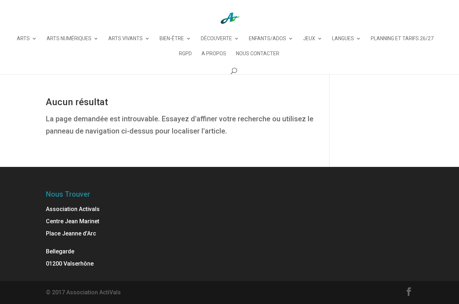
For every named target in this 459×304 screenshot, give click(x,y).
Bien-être (172, 38)
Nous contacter (257, 53)
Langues (343, 38)
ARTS (23, 38)
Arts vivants (125, 38)
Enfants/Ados (267, 38)
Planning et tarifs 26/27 (402, 38)
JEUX (309, 38)
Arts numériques (69, 38)
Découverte (216, 38)
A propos (214, 53)
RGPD (185, 53)
